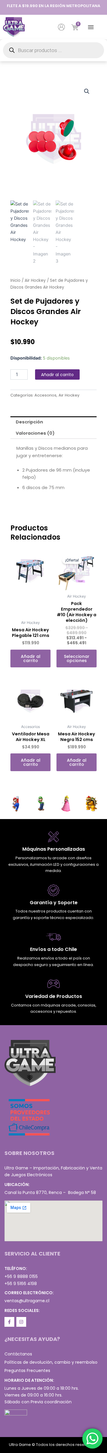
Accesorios (45, 395)
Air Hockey (35, 280)
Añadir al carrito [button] (30, 658)
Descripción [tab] (29, 422)
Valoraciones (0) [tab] (35, 433)
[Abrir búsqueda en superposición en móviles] (53, 50)
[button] (91, 27)
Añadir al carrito (57, 375)
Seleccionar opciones (76, 658)
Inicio (15, 280)
